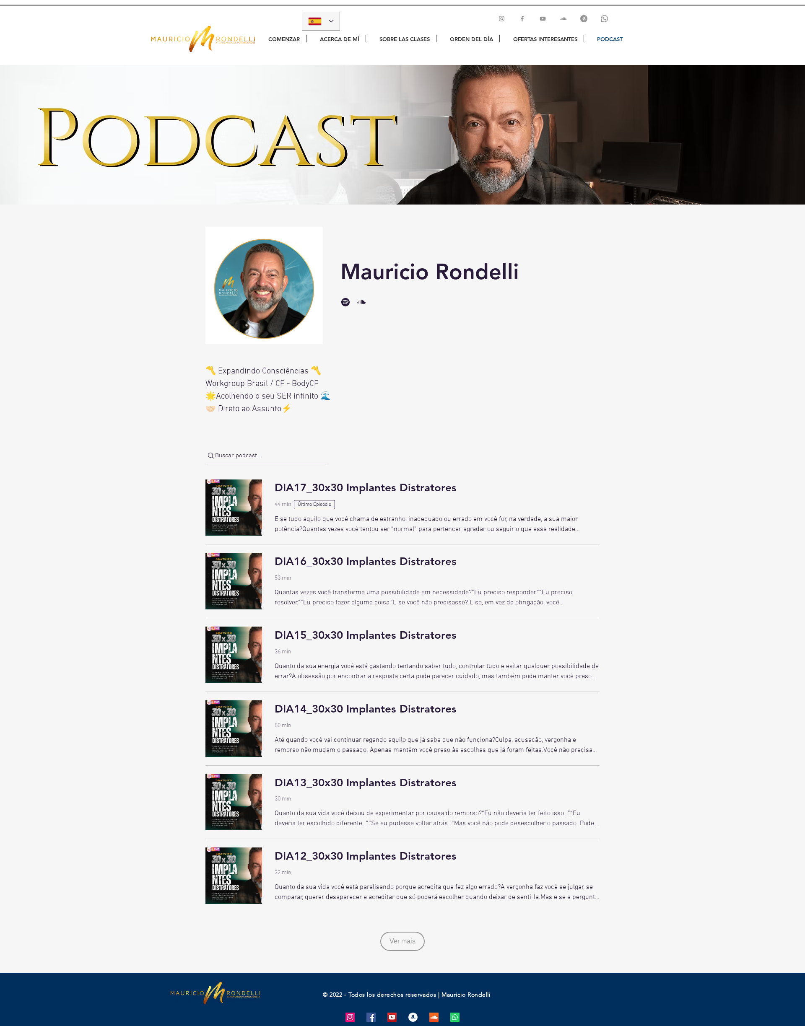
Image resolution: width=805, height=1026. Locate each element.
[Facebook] (522, 18)
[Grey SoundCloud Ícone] (563, 18)
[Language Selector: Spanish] (321, 21)
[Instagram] (501, 18)
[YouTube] (542, 18)
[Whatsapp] (604, 18)
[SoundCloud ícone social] (434, 1017)
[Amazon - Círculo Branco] (413, 1017)
